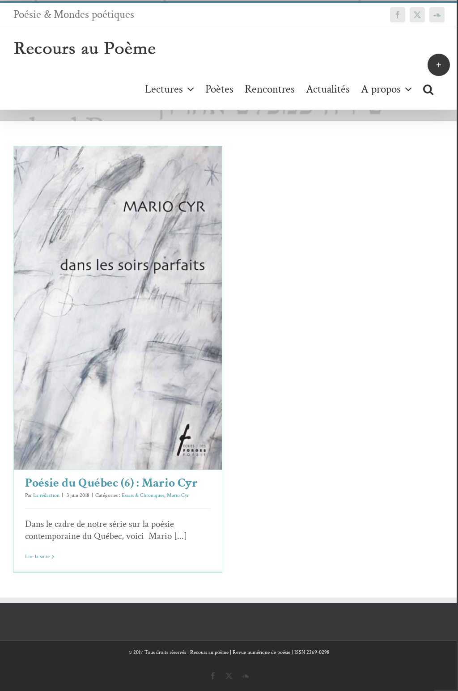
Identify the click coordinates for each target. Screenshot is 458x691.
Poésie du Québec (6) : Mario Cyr (104, 294)
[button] (428, 89)
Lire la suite (37, 556)
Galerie (130, 294)
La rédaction (46, 495)
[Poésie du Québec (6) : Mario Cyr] (118, 308)
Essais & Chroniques (106, 327)
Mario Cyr (141, 327)
